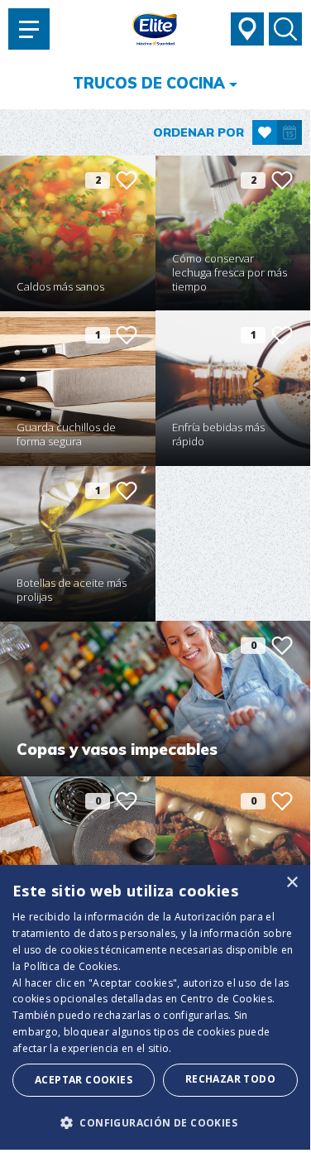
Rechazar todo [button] (230, 1079)
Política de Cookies (71, 966)
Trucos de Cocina (149, 83)
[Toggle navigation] (29, 29)
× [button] (291, 883)
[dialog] (155, 1007)
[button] (155, 1122)
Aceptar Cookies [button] (83, 1080)
